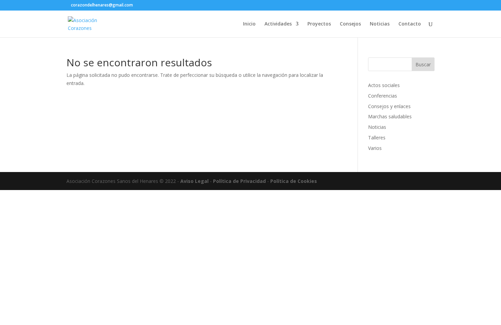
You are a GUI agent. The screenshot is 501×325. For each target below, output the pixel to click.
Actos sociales (384, 85)
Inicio (249, 24)
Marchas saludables (390, 116)
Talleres (376, 137)
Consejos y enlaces (389, 106)
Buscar (423, 64)
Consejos (350, 24)
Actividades (278, 24)
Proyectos (319, 24)
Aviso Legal (194, 181)
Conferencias (382, 95)
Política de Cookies (293, 181)
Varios (375, 148)
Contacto (409, 24)
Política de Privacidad (239, 181)
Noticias (380, 24)
